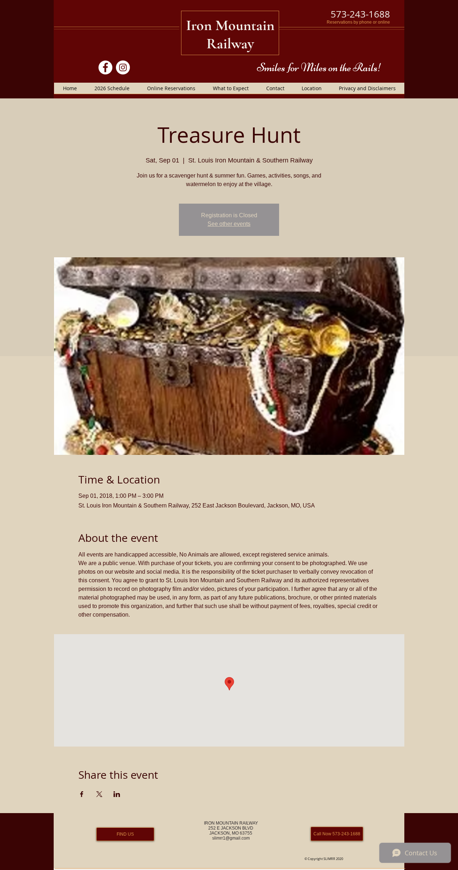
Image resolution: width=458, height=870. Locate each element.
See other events (229, 224)
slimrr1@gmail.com (231, 838)
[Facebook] (105, 67)
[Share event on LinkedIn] (116, 794)
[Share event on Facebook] (81, 794)
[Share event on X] (99, 794)
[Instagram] (123, 67)
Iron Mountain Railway (230, 34)
